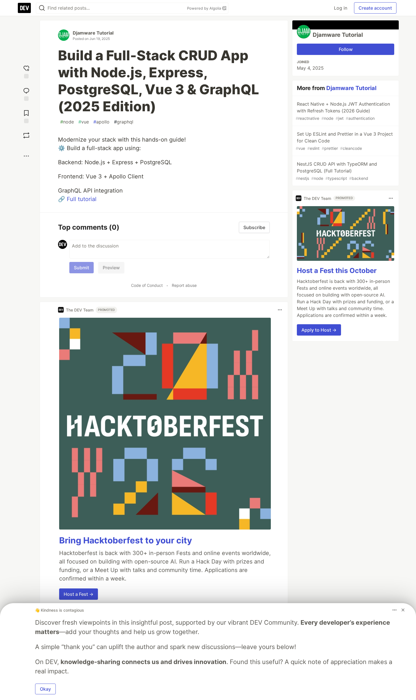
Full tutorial (82, 199)
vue (83, 122)
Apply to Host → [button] (318, 330)
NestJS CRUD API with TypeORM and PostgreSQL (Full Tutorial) (336, 171)
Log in (340, 8)
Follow (346, 49)
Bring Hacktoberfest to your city (125, 540)
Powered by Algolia (204, 8)
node (67, 122)
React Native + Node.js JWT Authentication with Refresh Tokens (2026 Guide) (343, 111)
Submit (81, 267)
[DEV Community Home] (24, 8)
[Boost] (26, 135)
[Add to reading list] (26, 116)
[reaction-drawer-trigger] (26, 71)
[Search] (42, 8)
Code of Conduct (147, 285)
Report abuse (184, 285)
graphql (123, 122)
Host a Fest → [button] (78, 594)
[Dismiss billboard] (403, 609)
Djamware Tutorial (93, 33)
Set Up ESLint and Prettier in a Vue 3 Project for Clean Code (344, 141)
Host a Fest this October (337, 270)
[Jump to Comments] (26, 94)
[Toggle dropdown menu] (279, 309)
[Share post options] (26, 156)
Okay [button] (45, 689)
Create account (375, 8)
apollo (101, 122)
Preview (111, 267)
